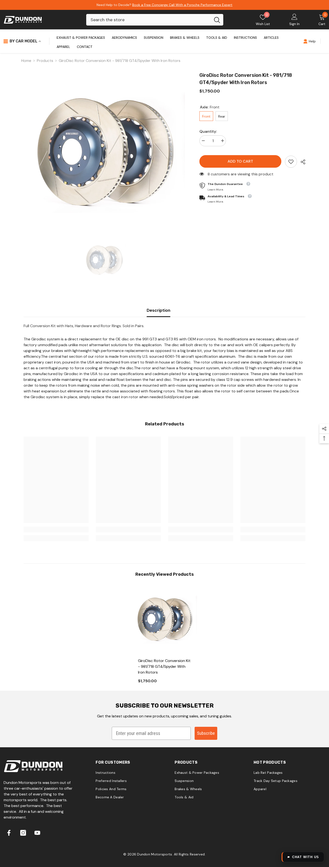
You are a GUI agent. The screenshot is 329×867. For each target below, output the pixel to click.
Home (26, 60)
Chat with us (305, 857)
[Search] (154, 20)
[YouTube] (37, 832)
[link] (291, 162)
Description (158, 310)
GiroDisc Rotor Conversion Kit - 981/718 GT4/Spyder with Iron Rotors (164, 666)
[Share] (301, 162)
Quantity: (208, 131)
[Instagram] (23, 832)
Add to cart (239, 161)
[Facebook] (9, 832)
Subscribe (206, 733)
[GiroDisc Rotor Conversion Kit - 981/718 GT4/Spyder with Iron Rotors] (164, 619)
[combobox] (148, 20)
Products (45, 60)
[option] (104, 152)
